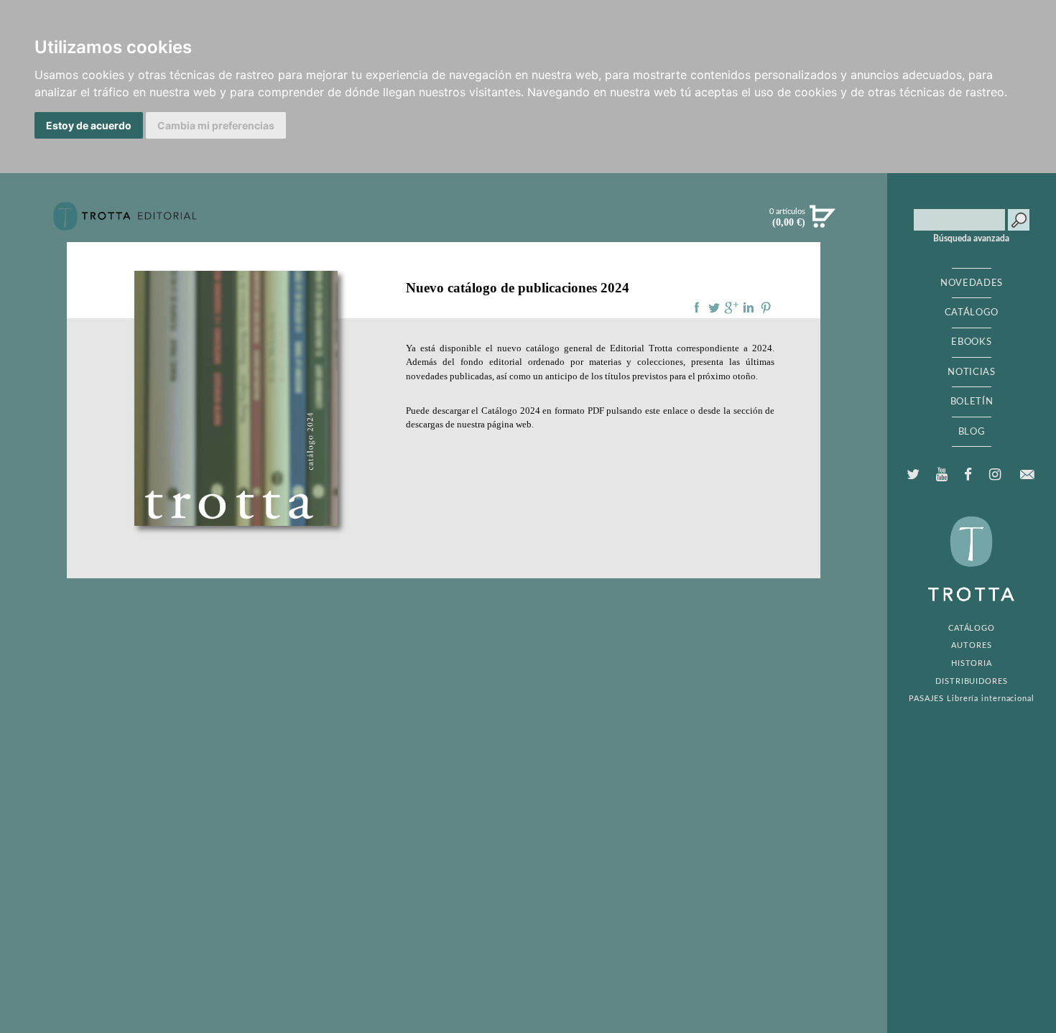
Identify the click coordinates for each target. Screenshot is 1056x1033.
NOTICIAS (971, 372)
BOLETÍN (972, 402)
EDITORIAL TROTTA (971, 562)
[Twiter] (913, 474)
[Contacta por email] (1026, 474)
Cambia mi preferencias (215, 125)
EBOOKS (971, 342)
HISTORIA (971, 663)
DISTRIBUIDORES (971, 681)
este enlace (666, 411)
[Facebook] (968, 474)
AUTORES (971, 645)
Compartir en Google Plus (731, 307)
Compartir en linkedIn (748, 307)
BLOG (972, 432)
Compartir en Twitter (714, 307)
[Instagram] (994, 474)
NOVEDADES (971, 283)
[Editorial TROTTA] (125, 222)
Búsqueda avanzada (971, 238)
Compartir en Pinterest (765, 307)
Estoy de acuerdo (88, 125)
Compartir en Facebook (696, 307)
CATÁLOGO (972, 312)
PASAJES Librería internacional (971, 699)
